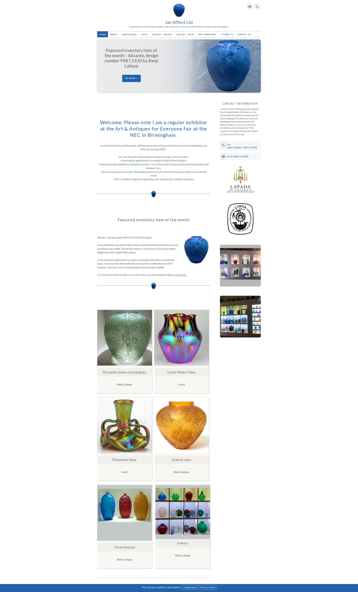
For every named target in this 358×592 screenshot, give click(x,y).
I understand (189, 587)
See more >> (131, 78)
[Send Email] (249, 6)
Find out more (207, 587)
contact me (180, 274)
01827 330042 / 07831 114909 (242, 147)
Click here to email (238, 156)
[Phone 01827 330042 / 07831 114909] (257, 6)
